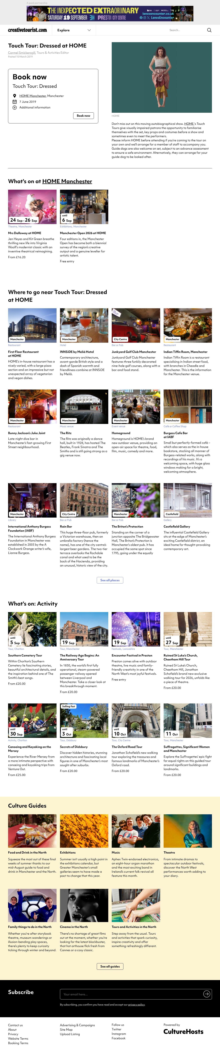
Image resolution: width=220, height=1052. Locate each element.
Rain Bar (66, 526)
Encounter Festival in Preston (132, 655)
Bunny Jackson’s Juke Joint (26, 433)
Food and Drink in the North (27, 852)
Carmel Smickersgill (21, 53)
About (12, 1029)
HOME (189, 124)
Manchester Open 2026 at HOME (83, 233)
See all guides (110, 966)
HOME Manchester (32, 96)
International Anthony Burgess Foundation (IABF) (29, 528)
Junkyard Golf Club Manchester (134, 352)
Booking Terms (18, 1043)
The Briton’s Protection (127, 526)
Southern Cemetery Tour (25, 655)
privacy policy (136, 1004)
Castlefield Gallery (177, 526)
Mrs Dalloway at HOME (24, 233)
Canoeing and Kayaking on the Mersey (29, 749)
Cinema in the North (74, 927)
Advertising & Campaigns (77, 1025)
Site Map (66, 1029)
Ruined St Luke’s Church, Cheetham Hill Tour (181, 657)
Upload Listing (70, 1034)
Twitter (116, 1029)
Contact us (15, 1025)
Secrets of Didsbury (74, 747)
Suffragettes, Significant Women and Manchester (187, 749)
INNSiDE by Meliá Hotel (77, 352)
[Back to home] (27, 31)
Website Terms (18, 1038)
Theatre (169, 852)
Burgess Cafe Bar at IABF (176, 435)
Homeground (121, 433)
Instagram (119, 1033)
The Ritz (66, 433)
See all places (110, 580)
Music (116, 852)
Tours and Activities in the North (134, 927)
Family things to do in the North (30, 927)
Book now (83, 116)
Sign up (207, 994)
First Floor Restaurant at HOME (23, 354)
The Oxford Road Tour (127, 747)
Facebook (118, 1038)
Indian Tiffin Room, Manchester (185, 352)
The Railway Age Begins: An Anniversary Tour (79, 657)
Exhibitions (68, 852)
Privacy (13, 1034)
